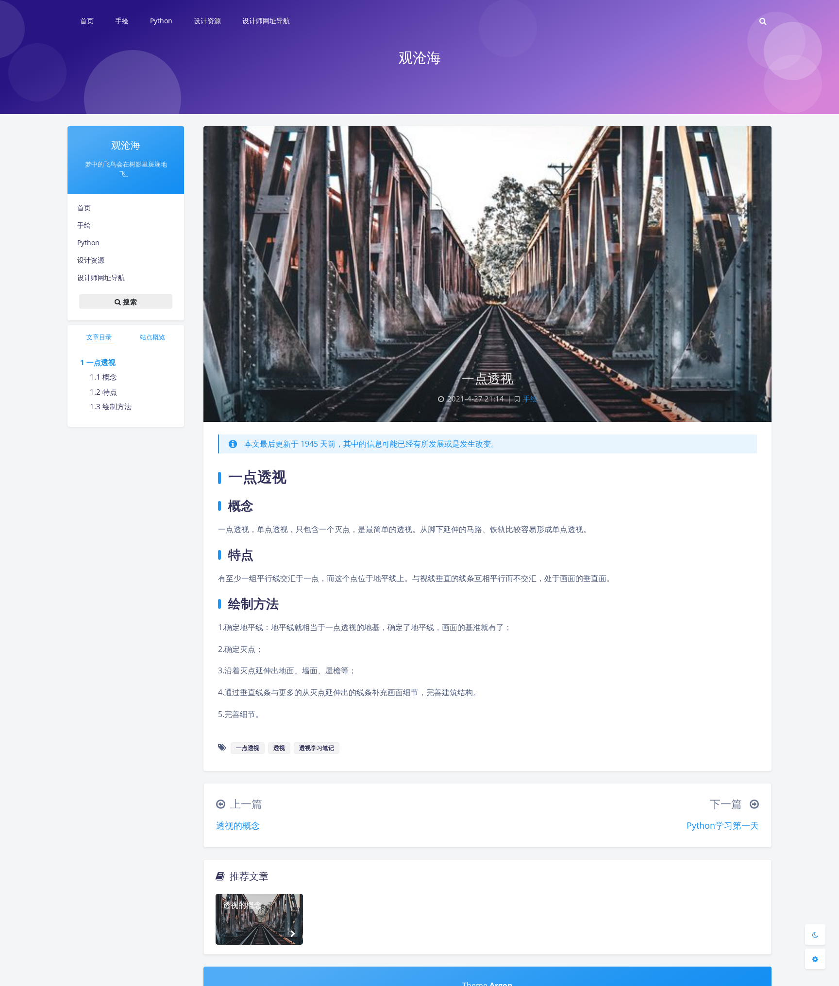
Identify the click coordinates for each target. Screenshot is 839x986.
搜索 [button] (129, 301)
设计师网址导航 (101, 277)
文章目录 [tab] (99, 337)
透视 (279, 748)
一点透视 (101, 362)
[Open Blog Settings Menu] (815, 959)
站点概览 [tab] (152, 337)
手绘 (84, 225)
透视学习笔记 (316, 748)
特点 (109, 392)
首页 (84, 207)
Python (88, 242)
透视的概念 (238, 825)
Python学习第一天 (723, 825)
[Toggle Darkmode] (815, 934)
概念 (109, 377)
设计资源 (90, 260)
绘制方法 (117, 406)
